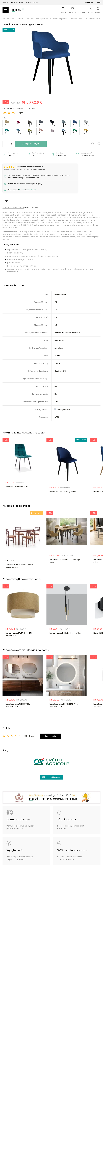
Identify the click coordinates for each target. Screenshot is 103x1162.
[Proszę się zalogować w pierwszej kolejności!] (98, 143)
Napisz (22, 190)
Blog (98, 2)
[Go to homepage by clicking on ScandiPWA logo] (18, 11)
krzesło (18, 212)
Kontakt (5, 2)
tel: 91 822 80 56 (17, 2)
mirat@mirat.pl (32, 2)
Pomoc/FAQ (89, 2)
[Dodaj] (11, 144)
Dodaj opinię (50, 736)
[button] (51, 62)
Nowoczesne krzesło (13, 207)
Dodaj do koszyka (30, 143)
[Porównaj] (92, 143)
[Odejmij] (4, 144)
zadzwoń (32, 190)
